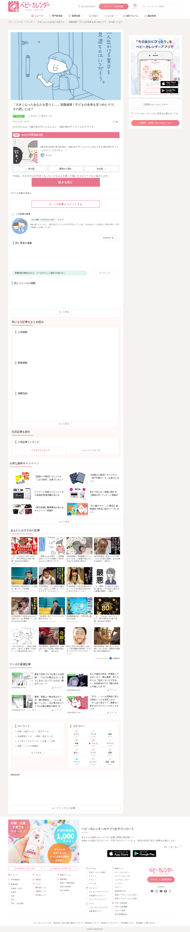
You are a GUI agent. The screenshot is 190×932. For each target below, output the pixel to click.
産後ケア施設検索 (67, 883)
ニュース (39, 16)
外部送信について (91, 923)
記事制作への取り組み (26, 868)
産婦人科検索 (65, 887)
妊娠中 (13, 892)
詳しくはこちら (171, 847)
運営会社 (57, 923)
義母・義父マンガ (44, 736)
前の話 (31, 168)
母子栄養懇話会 (121, 914)
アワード (92, 876)
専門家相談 (57, 16)
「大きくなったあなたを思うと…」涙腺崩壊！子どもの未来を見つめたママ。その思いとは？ (79, 22)
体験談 (38, 880)
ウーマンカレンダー (123, 876)
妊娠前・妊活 (16, 888)
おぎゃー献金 (120, 910)
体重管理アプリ (95, 911)
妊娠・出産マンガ (25, 731)
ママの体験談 (32, 746)
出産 (53, 741)
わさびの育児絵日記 (32, 135)
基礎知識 (76, 16)
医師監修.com (120, 891)
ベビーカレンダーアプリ (99, 907)
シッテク (118, 883)
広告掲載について (128, 923)
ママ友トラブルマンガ (27, 741)
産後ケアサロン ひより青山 (125, 895)
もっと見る (64, 312)
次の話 (100, 168)
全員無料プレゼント (97, 896)
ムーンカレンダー (122, 872)
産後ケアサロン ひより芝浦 (125, 898)
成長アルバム (132, 16)
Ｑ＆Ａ (95, 16)
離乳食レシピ (40, 887)
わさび (34, 116)
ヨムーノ (118, 887)
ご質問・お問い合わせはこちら (155, 123)
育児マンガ (46, 116)
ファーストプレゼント (98, 899)
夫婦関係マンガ (24, 736)
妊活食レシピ (40, 895)
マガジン (92, 880)
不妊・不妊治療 (17, 903)
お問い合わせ (149, 923)
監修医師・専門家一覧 (62, 868)
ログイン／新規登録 (113, 6)
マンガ (29, 22)
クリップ (106, 273)
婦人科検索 (64, 890)
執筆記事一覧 (108, 238)
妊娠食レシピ (40, 891)
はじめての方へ (88, 6)
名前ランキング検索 (97, 872)
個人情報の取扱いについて (72, 923)
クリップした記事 (65, 808)
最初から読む (65, 168)
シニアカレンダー (122, 880)
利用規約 (139, 923)
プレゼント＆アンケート (99, 892)
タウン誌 (92, 883)
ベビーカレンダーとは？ (42, 923)
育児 (13, 900)
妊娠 (44, 741)
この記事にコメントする (68, 204)
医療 (19, 746)
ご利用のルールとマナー (155, 104)
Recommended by (102, 658)
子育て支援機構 (121, 907)
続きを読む (65, 182)
